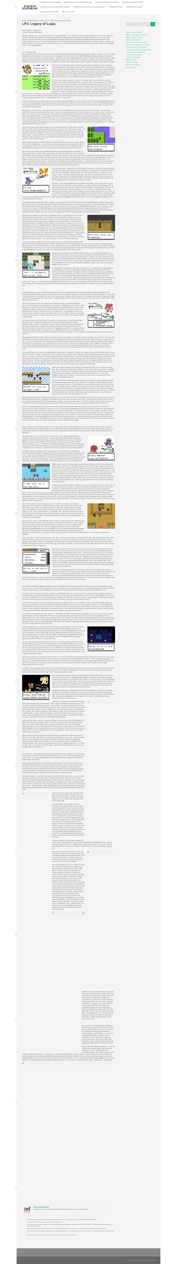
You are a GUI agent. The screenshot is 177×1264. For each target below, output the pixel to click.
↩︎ (97, 1219)
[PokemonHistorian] (27, 1210)
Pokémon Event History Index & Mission (138, 45)
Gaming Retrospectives (133, 65)
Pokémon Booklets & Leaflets (134, 37)
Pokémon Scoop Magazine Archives (136, 35)
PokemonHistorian (41, 1207)
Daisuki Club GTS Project (134, 55)
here (68, 35)
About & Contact (131, 67)
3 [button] (81, 552)
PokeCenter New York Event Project (136, 42)
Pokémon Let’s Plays (132, 62)
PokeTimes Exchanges (133, 57)
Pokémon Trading (131, 60)
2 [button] (81, 515)
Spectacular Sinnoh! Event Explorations (139, 50)
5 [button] (40, 731)
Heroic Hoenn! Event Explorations (137, 47)
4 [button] (90, 598)
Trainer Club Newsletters (133, 40)
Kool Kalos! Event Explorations (136, 52)
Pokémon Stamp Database (134, 32)
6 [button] (26, 789)
